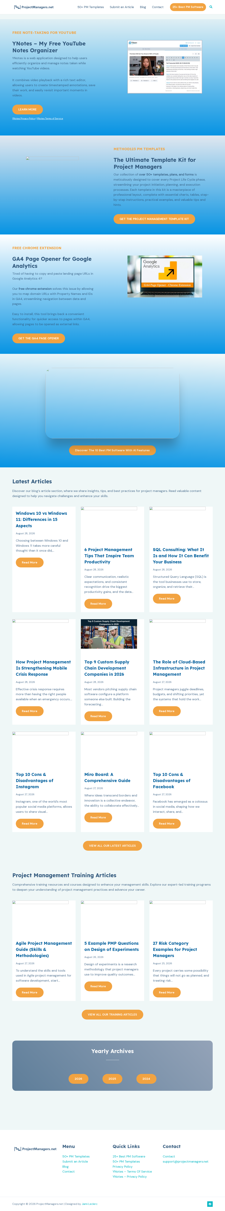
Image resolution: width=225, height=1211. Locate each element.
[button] (188, 7)
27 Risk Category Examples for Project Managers (175, 949)
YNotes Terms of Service (50, 118)
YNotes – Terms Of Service (132, 1171)
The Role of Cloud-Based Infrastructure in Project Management (179, 668)
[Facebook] (210, 1204)
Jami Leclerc (90, 1204)
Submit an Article (122, 7)
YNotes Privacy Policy (23, 118)
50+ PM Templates (91, 7)
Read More (29, 562)
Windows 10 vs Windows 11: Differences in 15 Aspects (41, 519)
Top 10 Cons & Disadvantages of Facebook (171, 780)
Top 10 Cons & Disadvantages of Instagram (34, 780)
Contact (157, 7)
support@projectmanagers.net (185, 1161)
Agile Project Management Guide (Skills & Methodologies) (44, 949)
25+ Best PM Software (129, 1156)
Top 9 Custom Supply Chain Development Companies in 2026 (106, 668)
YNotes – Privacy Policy (130, 1176)
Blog (143, 7)
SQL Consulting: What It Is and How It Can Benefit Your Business (181, 555)
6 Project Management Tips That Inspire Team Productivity (109, 555)
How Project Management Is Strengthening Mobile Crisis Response (43, 668)
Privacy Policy (123, 1166)
